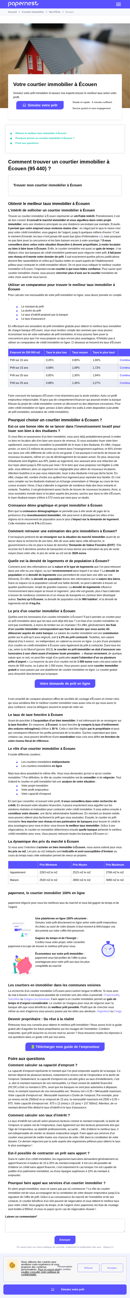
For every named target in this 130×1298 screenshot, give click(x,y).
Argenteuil (103, 1011)
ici (100, 236)
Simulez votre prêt (42, 105)
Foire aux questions (27, 143)
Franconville (111, 995)
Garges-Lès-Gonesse (37, 999)
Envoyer (65, 1239)
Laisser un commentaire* (21, 1216)
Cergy (117, 1011)
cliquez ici (108, 1247)
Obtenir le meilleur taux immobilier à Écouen (41, 133)
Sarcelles (13, 999)
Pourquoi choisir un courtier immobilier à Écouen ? (44, 138)
